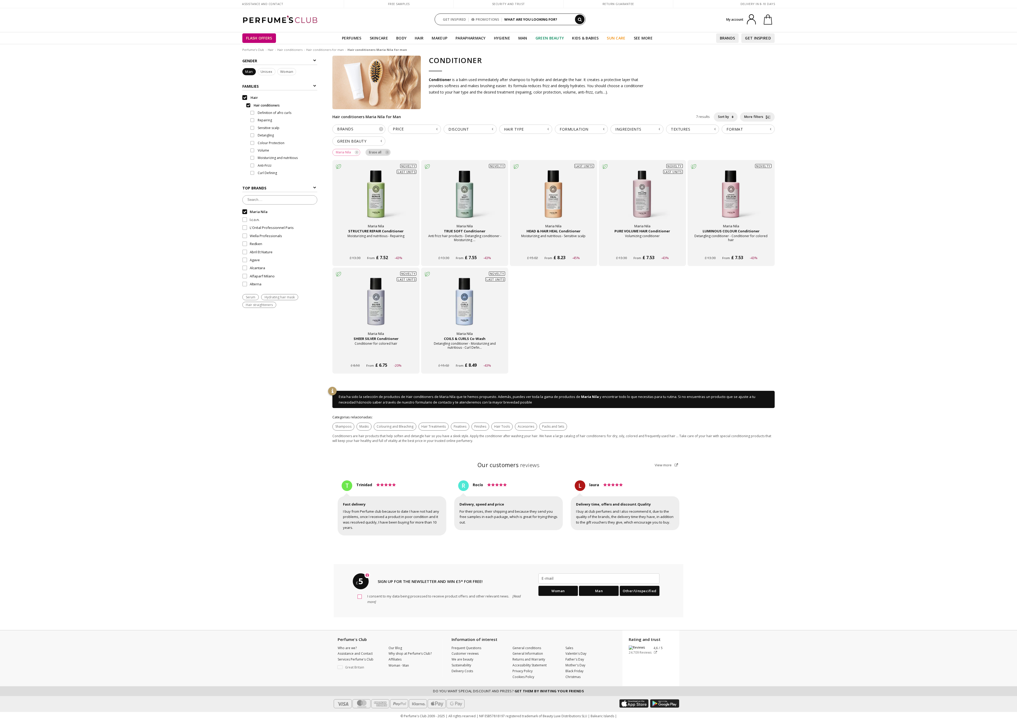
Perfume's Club (253, 50)
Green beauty (351, 141)
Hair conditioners (289, 50)
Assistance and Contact (262, 4)
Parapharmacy (471, 38)
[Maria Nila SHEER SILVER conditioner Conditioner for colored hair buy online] (375, 355)
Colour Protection (270, 143)
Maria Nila (590, 396)
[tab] (358, 129)
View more (663, 465)
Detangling (265, 135)
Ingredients (628, 129)
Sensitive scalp (268, 128)
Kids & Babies (585, 38)
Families (250, 86)
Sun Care (616, 38)
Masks (364, 426)
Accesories (526, 426)
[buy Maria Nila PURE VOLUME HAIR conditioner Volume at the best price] (642, 199)
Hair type (514, 129)
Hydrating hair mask (280, 297)
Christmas (573, 677)
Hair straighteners (259, 305)
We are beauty (462, 659)
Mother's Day (575, 665)
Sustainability (461, 665)
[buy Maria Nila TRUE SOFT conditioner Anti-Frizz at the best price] (465, 199)
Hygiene (502, 38)
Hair (419, 38)
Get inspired (758, 38)
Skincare (379, 38)
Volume (263, 150)
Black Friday (574, 671)
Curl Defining (267, 173)
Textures (680, 129)
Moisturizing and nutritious (277, 158)
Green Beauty (550, 38)
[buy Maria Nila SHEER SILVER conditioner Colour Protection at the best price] (376, 307)
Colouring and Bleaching (395, 426)
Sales (569, 648)
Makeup (439, 38)
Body (401, 38)
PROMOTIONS (487, 19)
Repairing (264, 120)
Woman (286, 71)
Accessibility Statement (529, 665)
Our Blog (395, 648)
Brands (727, 38)
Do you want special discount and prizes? (508, 691)
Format (734, 129)
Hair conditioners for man (325, 50)
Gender (249, 60)
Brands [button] (359, 128)
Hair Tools (502, 426)
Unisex (267, 71)
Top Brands (254, 188)
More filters (754, 116)
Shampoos (343, 426)
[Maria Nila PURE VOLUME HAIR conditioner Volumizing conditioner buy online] (642, 248)
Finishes (480, 426)
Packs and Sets (553, 426)
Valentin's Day (575, 653)
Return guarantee (618, 4)
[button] (359, 667)
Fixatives (460, 426)
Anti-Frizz (264, 165)
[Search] (580, 19)
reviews (509, 465)
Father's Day (574, 659)
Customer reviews (465, 653)
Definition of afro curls (274, 112)
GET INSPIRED (454, 19)
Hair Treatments (433, 426)
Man (522, 38)
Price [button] (398, 128)
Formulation (574, 129)
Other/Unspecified (640, 590)
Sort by (724, 116)
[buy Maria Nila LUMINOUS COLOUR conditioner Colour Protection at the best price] (731, 199)
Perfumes (351, 38)
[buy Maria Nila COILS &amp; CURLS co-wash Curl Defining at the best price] (465, 307)
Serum (250, 297)
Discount (458, 129)
